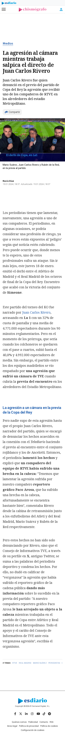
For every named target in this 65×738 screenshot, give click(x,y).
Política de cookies (49, 726)
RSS (51, 722)
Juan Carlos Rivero (36, 312)
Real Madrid (25, 663)
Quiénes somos (19, 722)
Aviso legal (12, 726)
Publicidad (33, 722)
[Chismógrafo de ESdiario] (32, 9)
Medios (8, 44)
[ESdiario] (9, 3)
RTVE (14, 663)
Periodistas (54, 663)
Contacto (44, 722)
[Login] (61, 9)
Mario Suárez (40, 663)
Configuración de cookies (32, 730)
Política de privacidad (29, 726)
